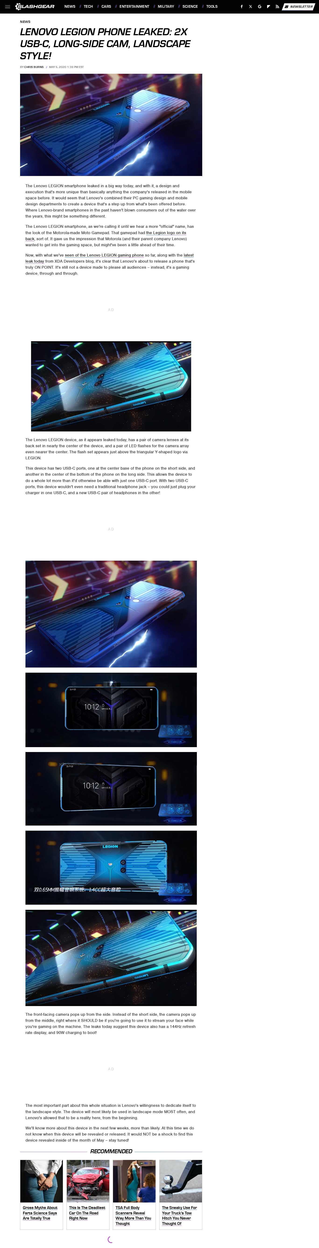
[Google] (259, 6)
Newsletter (301, 6)
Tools (211, 6)
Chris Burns (34, 67)
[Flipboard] (268, 6)
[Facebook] (241, 6)
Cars (106, 6)
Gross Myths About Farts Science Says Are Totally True (40, 1212)
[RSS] (277, 6)
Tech (88, 6)
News (69, 6)
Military (166, 6)
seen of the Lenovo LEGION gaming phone (104, 255)
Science (190, 6)
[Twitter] (250, 6)
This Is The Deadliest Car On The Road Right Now (87, 1212)
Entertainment (134, 6)
